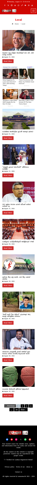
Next (23, 409)
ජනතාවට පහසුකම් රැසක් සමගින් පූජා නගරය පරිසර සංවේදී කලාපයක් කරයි (16, 353)
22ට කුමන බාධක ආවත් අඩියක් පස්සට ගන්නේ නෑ (16, 205)
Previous (11, 406)
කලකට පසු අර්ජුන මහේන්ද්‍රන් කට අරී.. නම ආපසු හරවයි (18, 54)
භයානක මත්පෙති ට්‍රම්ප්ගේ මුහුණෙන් (15, 389)
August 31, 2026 (9, 57)
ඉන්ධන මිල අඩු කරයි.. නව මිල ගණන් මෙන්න (16, 278)
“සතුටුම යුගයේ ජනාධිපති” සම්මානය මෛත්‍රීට (15, 168)
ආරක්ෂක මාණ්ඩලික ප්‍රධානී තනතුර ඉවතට (17, 132)
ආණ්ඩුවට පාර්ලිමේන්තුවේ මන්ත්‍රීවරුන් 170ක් (18, 242)
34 (16, 409)
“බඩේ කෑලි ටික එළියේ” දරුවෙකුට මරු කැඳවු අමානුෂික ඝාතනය (16, 315)
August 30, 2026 (9, 244)
